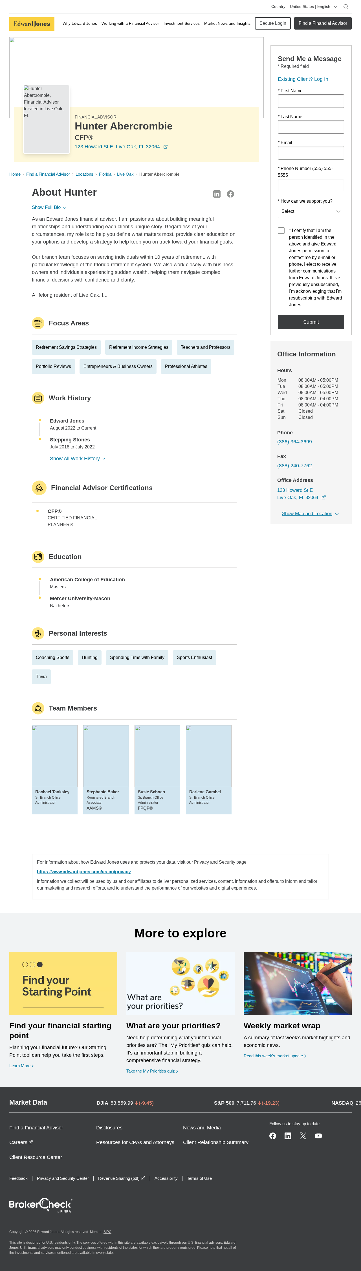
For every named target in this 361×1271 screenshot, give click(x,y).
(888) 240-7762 (294, 465)
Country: (279, 6)
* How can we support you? (305, 201)
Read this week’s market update (273, 1055)
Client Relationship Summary (215, 1142)
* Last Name (290, 116)
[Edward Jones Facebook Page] (272, 1135)
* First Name (290, 90)
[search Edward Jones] (346, 6)
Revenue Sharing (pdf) (121, 1178)
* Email (285, 142)
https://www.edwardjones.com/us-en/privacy (84, 871)
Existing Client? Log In (303, 79)
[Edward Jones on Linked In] (288, 1135)
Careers (21, 1142)
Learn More (21, 1065)
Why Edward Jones (80, 23)
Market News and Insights (227, 23)
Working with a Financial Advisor (130, 23)
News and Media (202, 1128)
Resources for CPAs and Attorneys (135, 1142)
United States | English (310, 6)
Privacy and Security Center (63, 1178)
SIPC (107, 1232)
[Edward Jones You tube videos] (318, 1135)
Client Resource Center (35, 1157)
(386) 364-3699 (294, 441)
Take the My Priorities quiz (152, 1070)
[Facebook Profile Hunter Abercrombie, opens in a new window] (230, 194)
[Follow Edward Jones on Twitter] (303, 1135)
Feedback (18, 1178)
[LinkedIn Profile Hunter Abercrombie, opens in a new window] (217, 194)
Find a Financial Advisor (323, 23)
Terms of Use (199, 1178)
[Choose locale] (335, 7)
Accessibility (166, 1178)
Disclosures (109, 1128)
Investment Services (182, 23)
